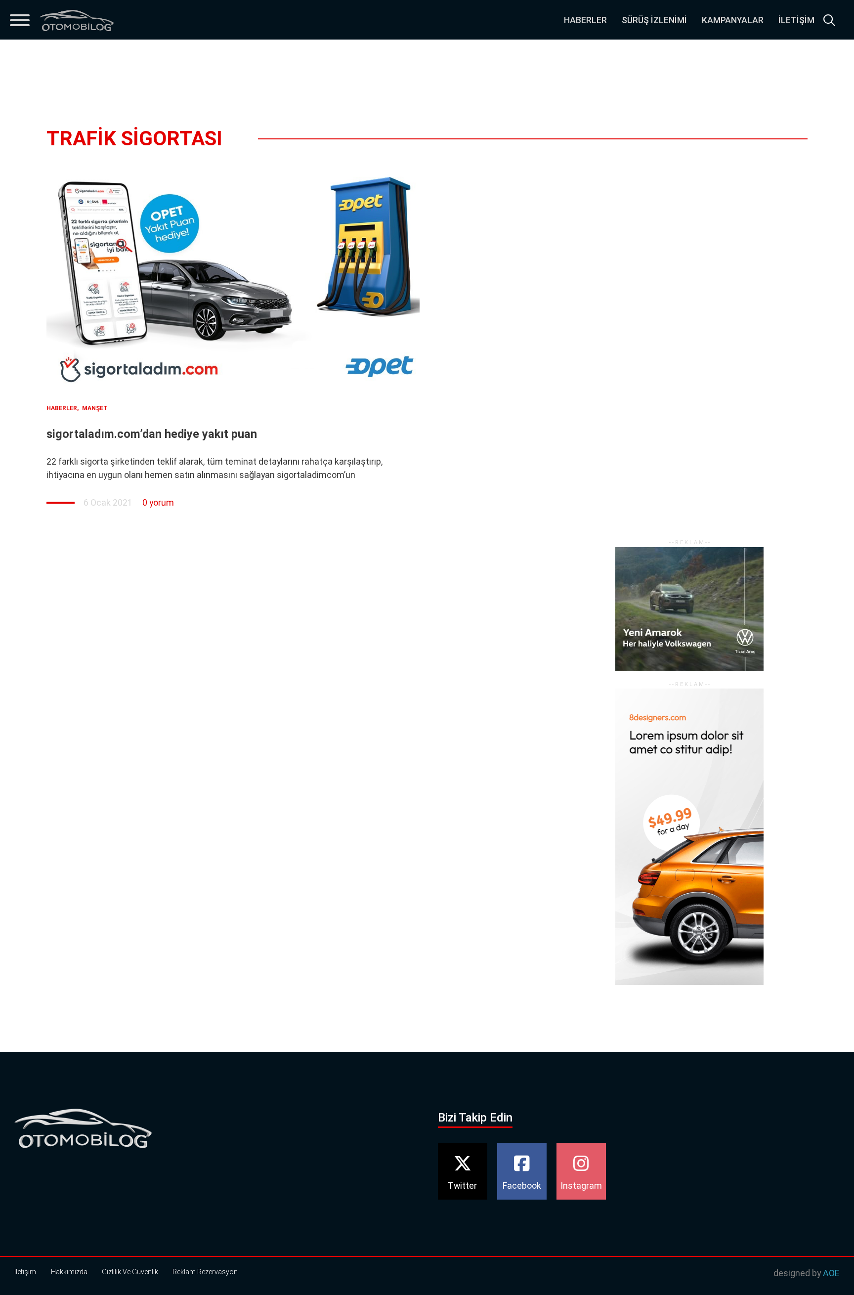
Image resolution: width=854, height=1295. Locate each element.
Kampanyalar (733, 20)
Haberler (585, 20)
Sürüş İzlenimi (654, 20)
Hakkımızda (69, 1272)
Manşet (95, 408)
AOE (831, 1273)
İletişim (796, 20)
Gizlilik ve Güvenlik (130, 1272)
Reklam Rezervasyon (205, 1272)
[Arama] (829, 20)
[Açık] (20, 20)
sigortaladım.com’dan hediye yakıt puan (151, 434)
